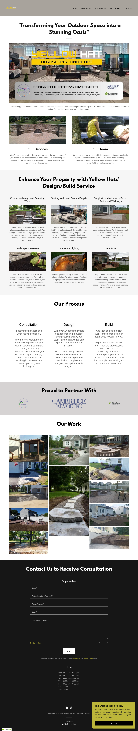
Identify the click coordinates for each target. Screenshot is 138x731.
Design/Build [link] (116, 8)
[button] (129, 8)
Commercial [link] (101, 8)
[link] (10, 8)
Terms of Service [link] (88, 658)
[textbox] (69, 588)
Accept (114, 723)
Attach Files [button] (36, 643)
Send (69, 651)
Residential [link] (86, 8)
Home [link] (75, 8)
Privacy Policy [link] (76, 658)
